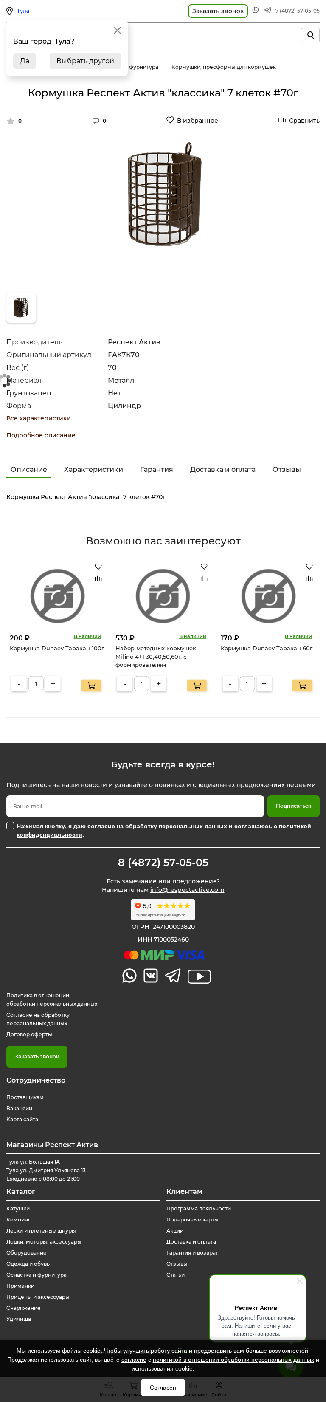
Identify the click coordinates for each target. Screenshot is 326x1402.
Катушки (18, 1208)
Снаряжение (23, 1308)
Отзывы (287, 469)
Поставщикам (25, 1097)
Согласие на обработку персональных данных (38, 1019)
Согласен (163, 1387)
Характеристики (93, 469)
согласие (133, 1359)
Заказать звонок (37, 1056)
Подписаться (293, 806)
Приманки (20, 1286)
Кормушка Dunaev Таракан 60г (266, 648)
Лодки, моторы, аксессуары (44, 1241)
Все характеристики (38, 418)
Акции (174, 1230)
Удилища (18, 1319)
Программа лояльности (198, 1208)
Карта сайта (22, 1119)
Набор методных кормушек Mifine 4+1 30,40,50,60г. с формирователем (155, 656)
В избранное (197, 120)
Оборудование (26, 1253)
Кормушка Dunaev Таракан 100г (57, 648)
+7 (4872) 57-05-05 (296, 11)
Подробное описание (41, 435)
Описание (29, 469)
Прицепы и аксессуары (38, 1297)
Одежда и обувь (28, 1264)
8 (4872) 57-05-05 (163, 862)
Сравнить (304, 120)
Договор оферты (29, 1034)
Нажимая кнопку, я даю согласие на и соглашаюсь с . (164, 829)
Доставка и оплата (223, 469)
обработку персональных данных (176, 825)
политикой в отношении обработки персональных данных (233, 1359)
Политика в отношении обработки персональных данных (51, 999)
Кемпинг (18, 1219)
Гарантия (156, 469)
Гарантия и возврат (192, 1253)
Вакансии (19, 1108)
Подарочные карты (192, 1219)
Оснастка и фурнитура (36, 1275)
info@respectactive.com (187, 890)
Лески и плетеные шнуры (41, 1230)
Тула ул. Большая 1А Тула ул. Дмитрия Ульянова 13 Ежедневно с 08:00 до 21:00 (46, 1170)
